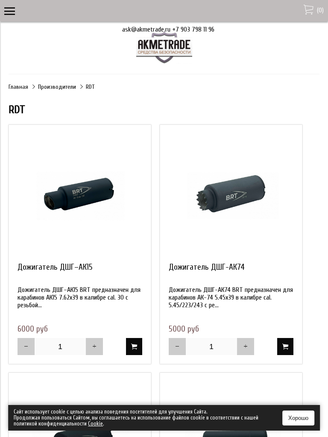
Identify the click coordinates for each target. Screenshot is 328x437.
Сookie (95, 423)
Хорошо (298, 418)
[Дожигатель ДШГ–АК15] (80, 196)
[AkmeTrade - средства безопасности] (164, 62)
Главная (18, 86)
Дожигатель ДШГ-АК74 (207, 267)
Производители (57, 86)
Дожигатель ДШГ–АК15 (55, 267)
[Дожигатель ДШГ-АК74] (231, 196)
